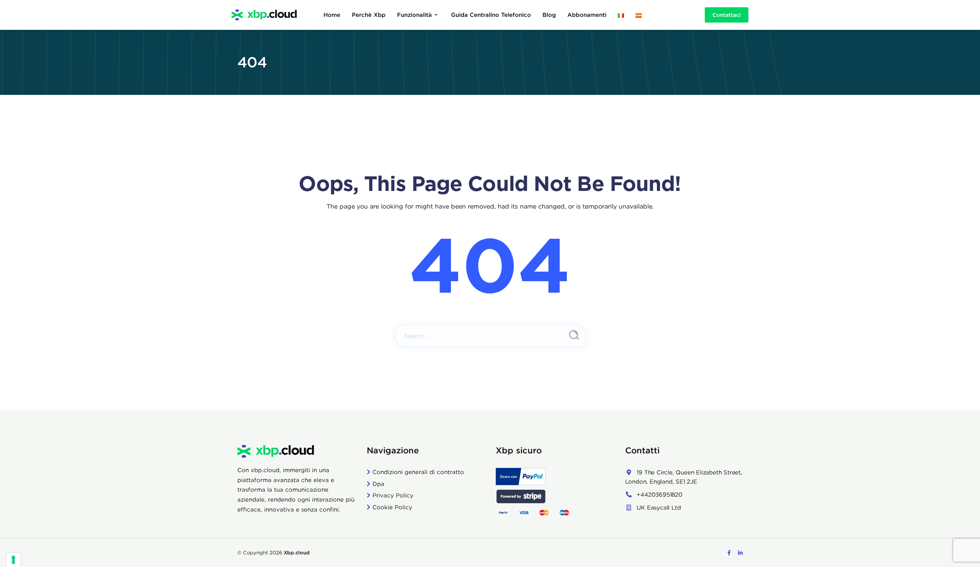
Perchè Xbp (368, 14)
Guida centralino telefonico (491, 14)
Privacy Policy (392, 495)
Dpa (378, 484)
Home (331, 14)
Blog (549, 14)
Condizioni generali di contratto (418, 472)
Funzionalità (414, 14)
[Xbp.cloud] (264, 15)
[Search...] (574, 335)
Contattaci (726, 15)
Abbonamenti (586, 14)
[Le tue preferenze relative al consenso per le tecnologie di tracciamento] (13, 559)
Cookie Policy (392, 507)
